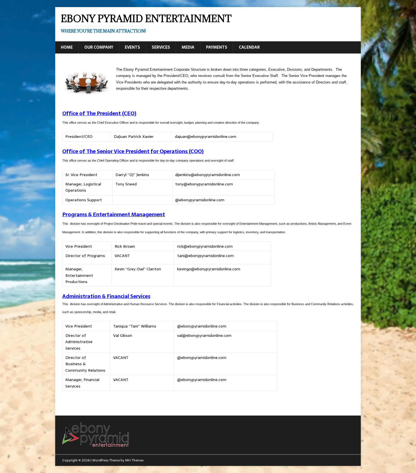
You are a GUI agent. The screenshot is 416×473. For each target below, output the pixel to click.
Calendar (249, 47)
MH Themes (134, 460)
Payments (216, 47)
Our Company (98, 47)
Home (67, 47)
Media (188, 47)
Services (161, 47)
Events (132, 47)
